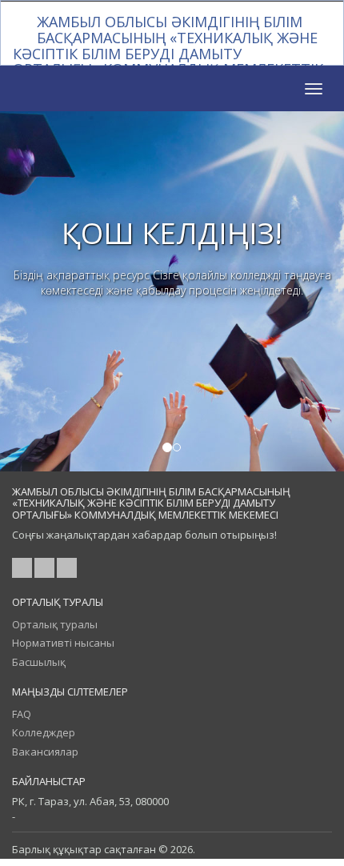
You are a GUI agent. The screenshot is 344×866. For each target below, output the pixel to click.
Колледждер (43, 732)
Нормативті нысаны (63, 642)
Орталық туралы (55, 624)
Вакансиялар (45, 751)
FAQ (21, 714)
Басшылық (39, 662)
